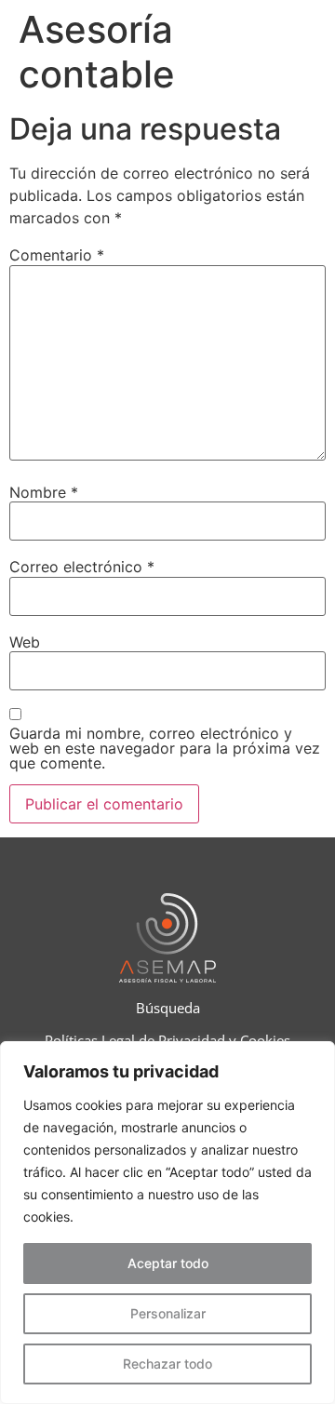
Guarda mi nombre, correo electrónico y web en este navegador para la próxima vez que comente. (164, 748)
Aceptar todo (167, 1263)
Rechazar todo (167, 1363)
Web (24, 642)
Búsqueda (168, 1007)
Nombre (43, 492)
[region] (167, 1222)
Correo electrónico (81, 566)
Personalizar (168, 1313)
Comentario (56, 254)
